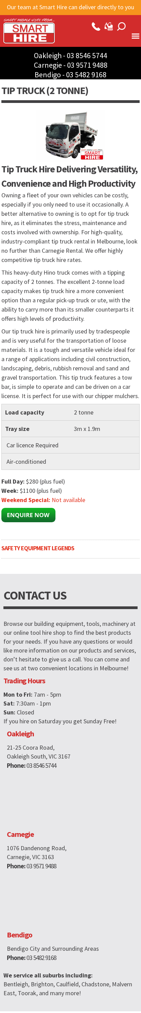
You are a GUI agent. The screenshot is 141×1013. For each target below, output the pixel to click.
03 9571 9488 (87, 65)
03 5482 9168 (86, 74)
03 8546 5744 (87, 55)
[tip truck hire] (70, 157)
